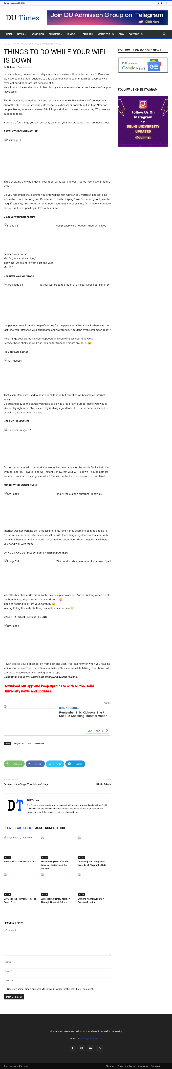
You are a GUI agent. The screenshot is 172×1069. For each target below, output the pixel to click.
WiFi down (39, 743)
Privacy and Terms (126, 1065)
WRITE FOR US (106, 34)
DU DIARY (88, 34)
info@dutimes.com (92, 1038)
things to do (18, 743)
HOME (9, 34)
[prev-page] (6, 909)
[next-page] (11, 909)
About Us (110, 1065)
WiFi (29, 743)
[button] (164, 34)
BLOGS (71, 34)
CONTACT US (136, 34)
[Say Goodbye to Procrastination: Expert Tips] (20, 884)
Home (6, 44)
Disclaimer (143, 1065)
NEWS (20, 34)
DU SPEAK (54, 34)
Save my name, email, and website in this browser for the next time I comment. (50, 988)
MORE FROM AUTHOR (49, 828)
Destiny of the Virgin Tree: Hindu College (26, 784)
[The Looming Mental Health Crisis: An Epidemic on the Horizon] (57, 847)
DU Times (11, 67)
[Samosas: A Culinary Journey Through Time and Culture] (57, 884)
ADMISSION (37, 34)
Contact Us (156, 1065)
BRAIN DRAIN (103, 784)
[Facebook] (154, 3)
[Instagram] (158, 3)
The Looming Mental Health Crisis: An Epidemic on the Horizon (54, 865)
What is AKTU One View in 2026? (20, 861)
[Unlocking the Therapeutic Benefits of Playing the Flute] (94, 847)
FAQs (121, 34)
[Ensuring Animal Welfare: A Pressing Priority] (94, 884)
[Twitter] (166, 3)
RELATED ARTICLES (17, 828)
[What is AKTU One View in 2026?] (20, 847)
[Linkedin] (162, 3)
